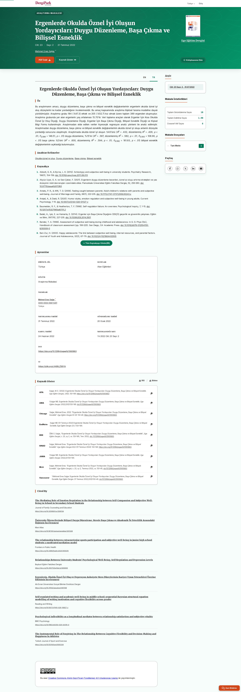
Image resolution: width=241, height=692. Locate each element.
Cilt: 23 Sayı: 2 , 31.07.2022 (182, 87)
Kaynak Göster (66, 60)
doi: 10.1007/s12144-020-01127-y (72, 202)
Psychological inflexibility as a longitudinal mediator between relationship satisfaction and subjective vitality (94, 616)
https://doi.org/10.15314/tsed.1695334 (49, 645)
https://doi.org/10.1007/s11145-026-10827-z (51, 608)
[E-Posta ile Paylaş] (201, 168)
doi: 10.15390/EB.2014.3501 (78, 217)
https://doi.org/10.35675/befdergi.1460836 (51, 568)
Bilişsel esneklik (94, 158)
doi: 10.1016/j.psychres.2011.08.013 (71, 175)
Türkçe (190, 4)
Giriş (201, 3)
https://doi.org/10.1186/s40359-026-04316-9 (52, 625)
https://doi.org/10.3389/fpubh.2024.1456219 (52, 551)
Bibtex (155, 380)
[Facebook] (170, 168)
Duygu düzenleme (64, 158)
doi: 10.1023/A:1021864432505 (102, 236)
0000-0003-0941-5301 (47, 303)
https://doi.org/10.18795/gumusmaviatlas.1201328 (54, 531)
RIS (143, 380)
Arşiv (168, 75)
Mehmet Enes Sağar (45, 51)
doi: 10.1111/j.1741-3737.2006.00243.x (114, 194)
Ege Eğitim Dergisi (193, 40)
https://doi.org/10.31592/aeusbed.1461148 (51, 588)
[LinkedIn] (193, 168)
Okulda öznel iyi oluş (45, 158)
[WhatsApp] (177, 168)
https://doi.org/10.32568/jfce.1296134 (49, 511)
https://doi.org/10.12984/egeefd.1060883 (57, 351)
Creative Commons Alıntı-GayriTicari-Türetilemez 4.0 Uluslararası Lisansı (83, 678)
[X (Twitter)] (185, 168)
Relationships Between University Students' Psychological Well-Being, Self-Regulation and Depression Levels (94, 560)
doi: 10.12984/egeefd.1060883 (102, 436)
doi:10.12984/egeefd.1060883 (89, 404)
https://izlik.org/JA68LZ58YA (52, 366)
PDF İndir (43, 60)
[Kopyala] (151, 393)
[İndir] (201, 146)
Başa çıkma (80, 158)
